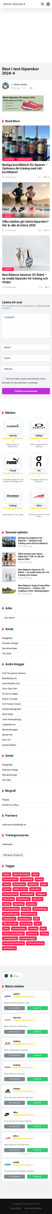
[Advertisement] (26, 35)
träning (44, 933)
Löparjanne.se (9, 724)
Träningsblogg (10, 938)
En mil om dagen (10, 693)
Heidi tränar (7, 714)
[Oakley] (39, 432)
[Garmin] (13, 432)
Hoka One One (20, 889)
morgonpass (9, 919)
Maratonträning (29, 914)
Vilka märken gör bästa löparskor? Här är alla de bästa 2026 (25, 223)
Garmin (13, 435)
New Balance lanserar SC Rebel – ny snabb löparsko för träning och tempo (25, 278)
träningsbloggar (28, 938)
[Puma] (13, 467)
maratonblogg (40, 909)
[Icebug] (13, 502)
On (39, 470)
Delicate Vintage (10, 643)
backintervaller (10, 879)
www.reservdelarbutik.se (14, 824)
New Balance (25, 919)
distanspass (19, 884)
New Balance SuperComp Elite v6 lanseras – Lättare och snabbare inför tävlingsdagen (34, 588)
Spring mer (7, 734)
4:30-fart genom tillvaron (14, 673)
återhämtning (9, 948)
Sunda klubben (9, 745)
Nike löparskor (10, 923)
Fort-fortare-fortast (11, 704)
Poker (37, 923)
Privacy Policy (15, 1208)
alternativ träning (21, 874)
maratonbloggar (10, 914)
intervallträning (10, 894)
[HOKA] (7, 1167)
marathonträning (10, 909)
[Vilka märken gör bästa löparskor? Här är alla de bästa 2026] (26, 200)
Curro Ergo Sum (9, 688)
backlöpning (26, 879)
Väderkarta (7, 844)
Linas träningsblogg (11, 719)
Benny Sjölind (20, 84)
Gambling (33, 884)
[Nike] (7, 1117)
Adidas (6, 874)
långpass (41, 894)
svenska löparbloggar (13, 933)
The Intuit (6, 653)
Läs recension (14, 1008)
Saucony (33, 928)
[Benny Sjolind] (14, 4)
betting (39, 879)
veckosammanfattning (13, 943)
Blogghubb (7, 638)
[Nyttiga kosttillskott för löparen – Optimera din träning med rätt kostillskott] (26, 143)
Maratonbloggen (10, 729)
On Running (26, 923)
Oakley (39, 435)
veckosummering (35, 943)
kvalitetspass (27, 894)
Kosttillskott (8, 159)
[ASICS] (7, 999)
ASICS (35, 874)
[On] (39, 467)
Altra (39, 505)
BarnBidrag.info (9, 678)
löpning (6, 904)
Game (44, 884)
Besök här (37, 1008)
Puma (13, 470)
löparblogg (8, 899)
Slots (43, 928)
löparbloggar (23, 899)
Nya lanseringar (9, 648)
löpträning (18, 904)
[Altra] (39, 502)
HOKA (16, 1162)
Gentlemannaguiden (11, 709)
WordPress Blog (10, 805)
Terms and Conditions (33, 1208)
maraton (26, 909)
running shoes (19, 928)
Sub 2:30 (6, 739)
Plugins (5, 799)
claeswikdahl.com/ (11, 683)
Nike (36, 919)
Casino (6, 884)
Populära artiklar (24, 159)
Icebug (13, 505)
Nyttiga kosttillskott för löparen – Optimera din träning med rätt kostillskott (24, 168)
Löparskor (8, 216)
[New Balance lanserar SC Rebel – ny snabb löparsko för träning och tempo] (26, 253)
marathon (31, 904)
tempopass (32, 933)
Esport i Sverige (10, 699)
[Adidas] (7, 1093)
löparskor (37, 899)
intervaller (35, 889)
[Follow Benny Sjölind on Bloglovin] (13, 856)
